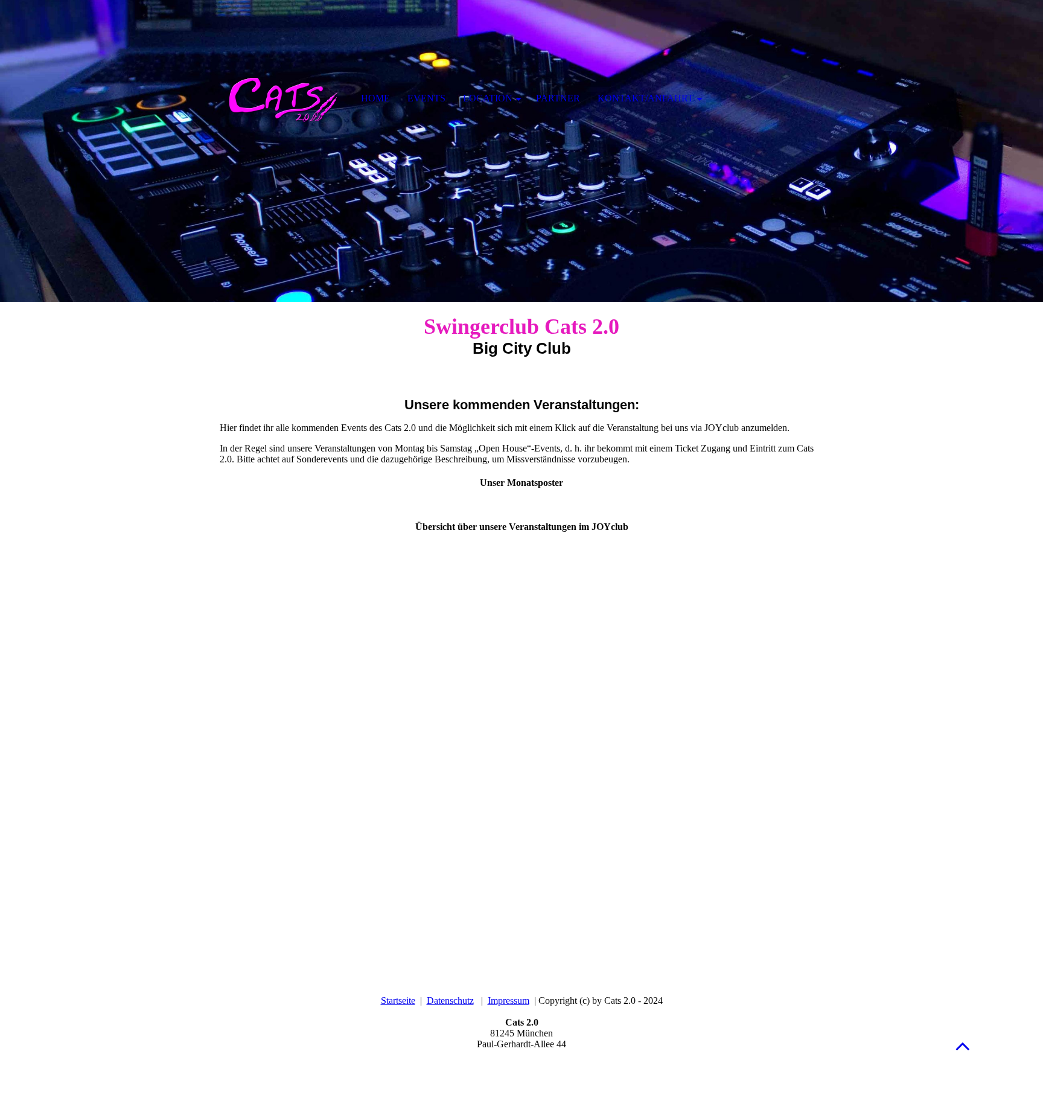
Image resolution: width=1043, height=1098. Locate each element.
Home (375, 98)
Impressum (508, 1000)
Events (426, 98)
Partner (558, 98)
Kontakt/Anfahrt (646, 98)
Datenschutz (450, 1000)
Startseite (398, 1000)
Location (487, 98)
